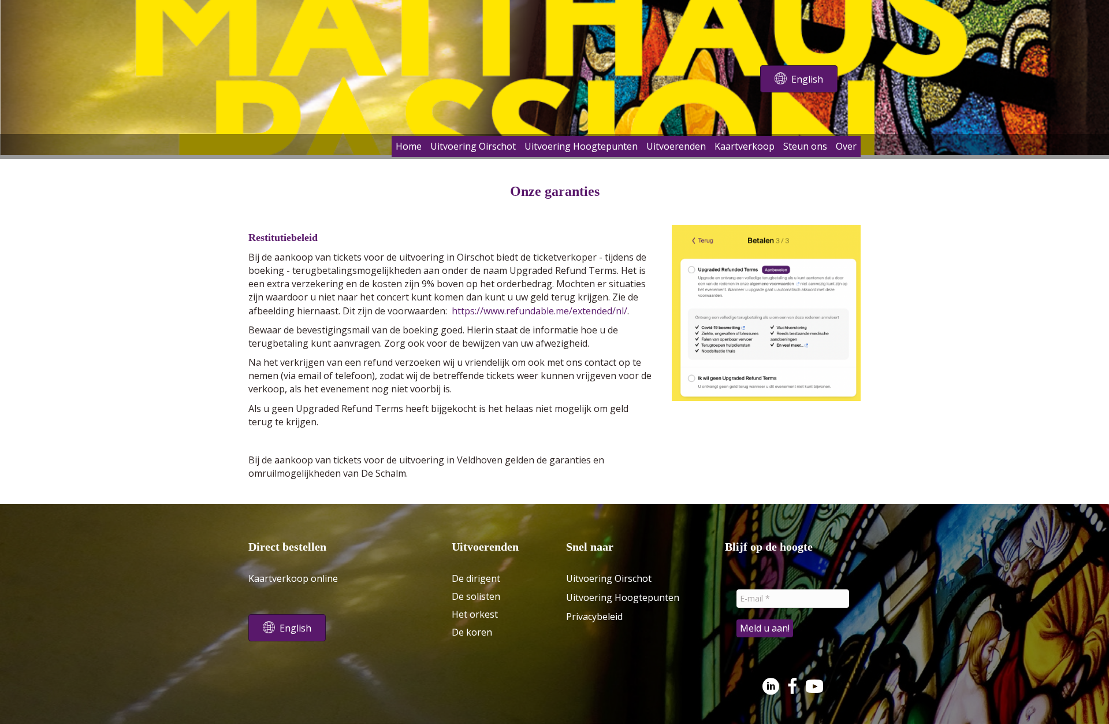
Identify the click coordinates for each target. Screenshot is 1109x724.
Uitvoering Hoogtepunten (581, 146)
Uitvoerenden (676, 146)
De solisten (476, 596)
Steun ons (805, 146)
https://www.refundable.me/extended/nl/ (539, 311)
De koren (472, 632)
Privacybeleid (594, 616)
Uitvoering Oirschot (473, 146)
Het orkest (475, 614)
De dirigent (476, 578)
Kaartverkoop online (293, 578)
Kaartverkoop (744, 146)
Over (846, 146)
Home (409, 146)
